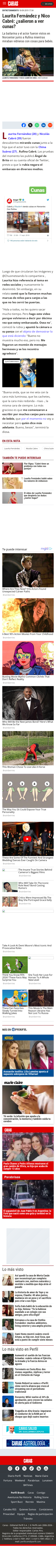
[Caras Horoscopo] (28, 1445)
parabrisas (28, 1178)
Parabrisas (33, 1480)
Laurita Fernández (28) (22, 134)
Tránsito (28, 1518)
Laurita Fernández (12, 448)
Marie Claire (41, 1475)
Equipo (21, 1514)
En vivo (48, 4)
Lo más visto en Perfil (20, 1349)
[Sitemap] (46, 1468)
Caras (31, 1492)
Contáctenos (46, 1509)
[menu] (4, 4)
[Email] (50, 125)
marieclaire (28, 1083)
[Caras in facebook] (17, 1468)
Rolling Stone (41, 1497)
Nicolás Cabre (32, 448)
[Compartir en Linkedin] (43, 125)
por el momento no (33, 419)
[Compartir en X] (30, 125)
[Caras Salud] (28, 1432)
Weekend (20, 1480)
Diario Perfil (14, 1475)
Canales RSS (9, 1509)
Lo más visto (13, 1269)
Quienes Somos (27, 1509)
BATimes (28, 1485)
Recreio (30, 1501)
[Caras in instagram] (10, 1468)
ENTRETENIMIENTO (10, 10)
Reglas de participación (40, 1514)
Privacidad (9, 1514)
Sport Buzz (17, 1501)
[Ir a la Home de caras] (13, 4)
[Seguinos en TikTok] (31, 1468)
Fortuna (7, 1480)
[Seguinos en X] (24, 1468)
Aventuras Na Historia (19, 1497)
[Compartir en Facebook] (24, 125)
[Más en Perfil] (19, 1030)
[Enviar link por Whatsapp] (37, 125)
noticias (28, 1038)
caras (28, 1130)
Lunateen (47, 1480)
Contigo (41, 1492)
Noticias (28, 1475)
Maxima (41, 1501)
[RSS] (39, 1468)
